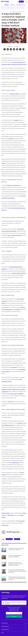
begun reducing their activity (14, 235)
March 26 (10, 401)
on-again (19, 423)
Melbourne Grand (9, 425)
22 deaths (17, 309)
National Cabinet (15, 94)
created (16, 120)
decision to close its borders (13, 185)
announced (14, 367)
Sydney (3, 303)
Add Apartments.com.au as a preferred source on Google (15, 602)
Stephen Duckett (5, 513)
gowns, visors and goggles (16, 393)
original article (5, 525)
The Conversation (20, 521)
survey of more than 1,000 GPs (19, 273)
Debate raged (15, 462)
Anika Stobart (11, 515)
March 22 (11, 138)
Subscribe (14, 616)
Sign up (21, 1)
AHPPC (3, 163)
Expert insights (5, 11)
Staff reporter (13, 531)
